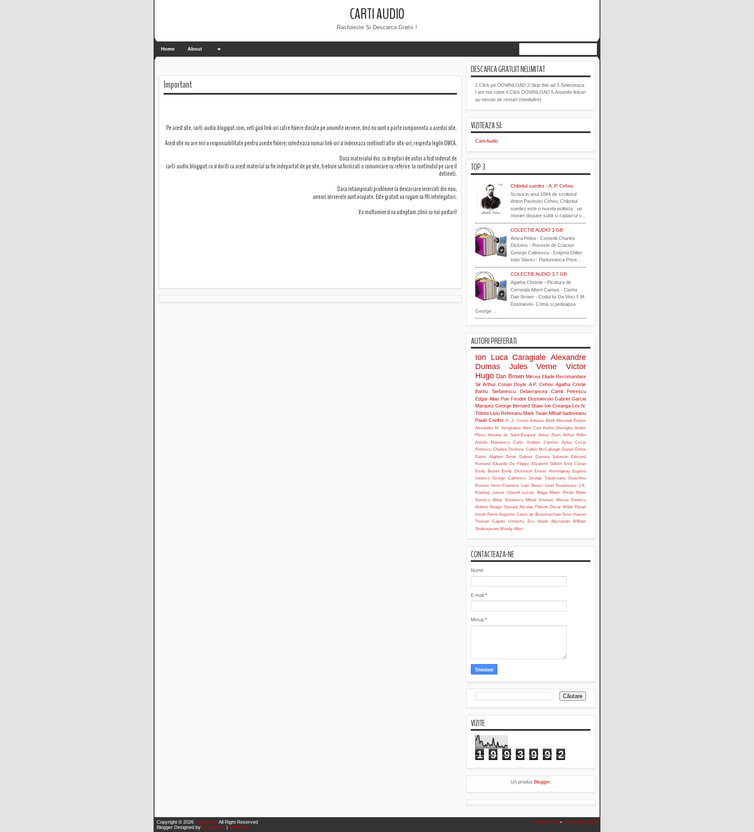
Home (168, 48)
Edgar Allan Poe (492, 398)
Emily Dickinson (517, 471)
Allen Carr (532, 428)
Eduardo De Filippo (511, 464)
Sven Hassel (574, 514)
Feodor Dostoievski (532, 398)
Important (178, 84)
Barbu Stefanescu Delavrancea (511, 391)
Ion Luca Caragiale (510, 357)
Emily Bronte (487, 471)
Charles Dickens (508, 449)
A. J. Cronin (517, 420)
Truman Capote (490, 521)
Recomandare (571, 376)
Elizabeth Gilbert (546, 464)
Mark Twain (535, 413)
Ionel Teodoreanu (561, 485)
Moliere (481, 507)
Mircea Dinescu (571, 500)
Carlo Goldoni (526, 442)
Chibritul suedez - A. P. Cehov (542, 185)
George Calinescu (509, 478)
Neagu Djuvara (504, 507)
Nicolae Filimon (534, 507)
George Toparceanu (547, 478)
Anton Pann (549, 435)
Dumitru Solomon (552, 457)
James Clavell (505, 492)
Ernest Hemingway (552, 471)
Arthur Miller (574, 435)
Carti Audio (377, 14)
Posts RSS (547, 822)
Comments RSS (580, 822)
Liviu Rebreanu (506, 413)
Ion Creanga (558, 405)
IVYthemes (213, 827)
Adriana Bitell (542, 420)
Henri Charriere (505, 485)
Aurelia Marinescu (492, 442)
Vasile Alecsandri (554, 521)
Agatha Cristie (570, 384)
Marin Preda (561, 492)
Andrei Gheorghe (558, 428)
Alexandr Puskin (571, 420)
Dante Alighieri (489, 457)
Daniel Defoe (574, 449)
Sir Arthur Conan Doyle (500, 384)
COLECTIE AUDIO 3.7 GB (539, 274)
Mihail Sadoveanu (567, 413)
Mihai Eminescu (508, 500)
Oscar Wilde (561, 507)
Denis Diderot (519, 457)
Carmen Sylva (558, 442)
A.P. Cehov (541, 384)
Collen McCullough (543, 449)
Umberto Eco (521, 521)
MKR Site (239, 827)
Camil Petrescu (568, 391)
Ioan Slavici (532, 485)
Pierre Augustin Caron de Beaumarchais (524, 514)
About (195, 48)
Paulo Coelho (489, 420)
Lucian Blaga (534, 492)
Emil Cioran (575, 464)
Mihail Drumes (539, 500)
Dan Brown (510, 376)
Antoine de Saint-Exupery (512, 435)
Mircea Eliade (540, 376)
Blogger (542, 781)
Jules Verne (533, 366)
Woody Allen (511, 529)
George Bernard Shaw (519, 405)
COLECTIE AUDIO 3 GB (537, 230)
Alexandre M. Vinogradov (498, 428)
